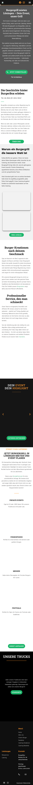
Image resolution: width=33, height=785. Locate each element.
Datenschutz (26, 783)
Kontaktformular (18, 476)
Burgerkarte (20, 286)
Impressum (19, 783)
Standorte (22, 337)
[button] (30, 2)
